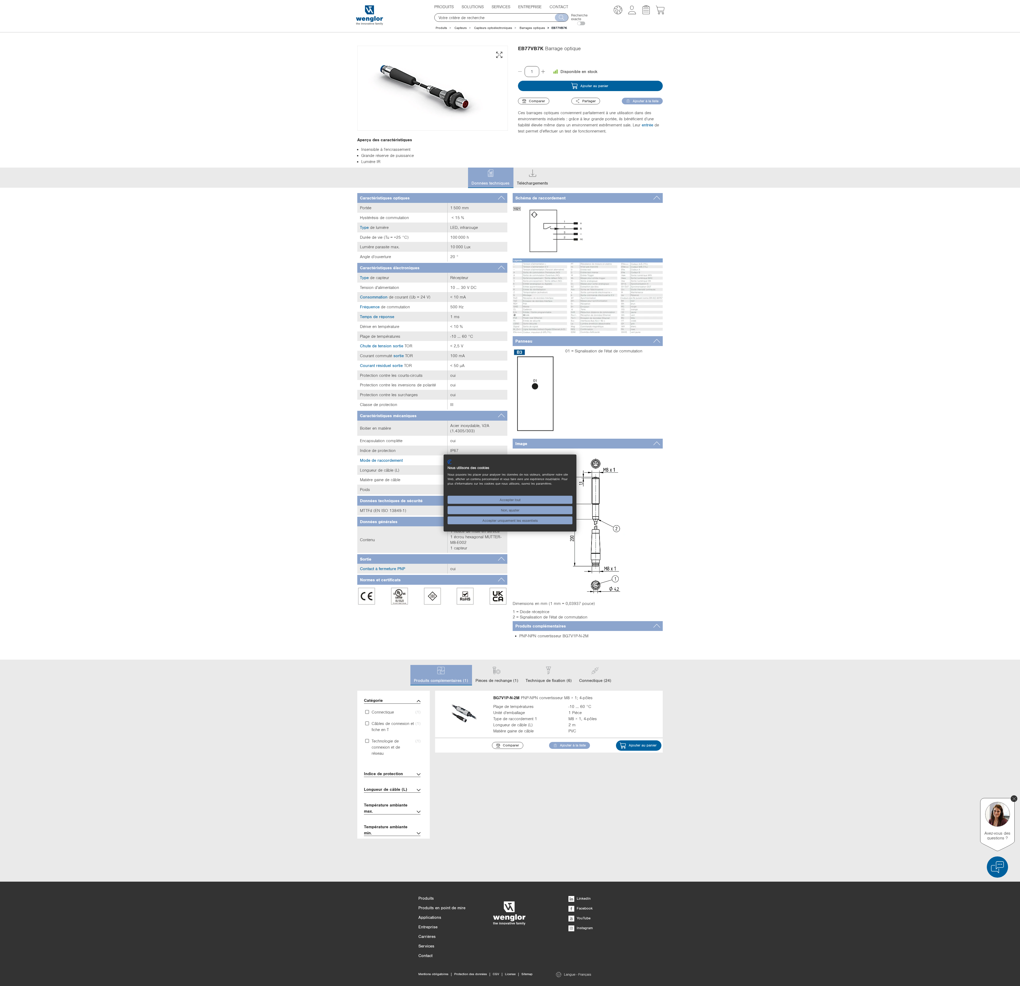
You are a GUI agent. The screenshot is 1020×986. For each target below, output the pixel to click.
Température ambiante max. (385, 808)
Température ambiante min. (385, 830)
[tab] (432, 198)
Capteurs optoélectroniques (493, 27)
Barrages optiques (532, 27)
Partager (589, 101)
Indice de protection (383, 773)
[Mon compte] (632, 13)
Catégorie (373, 700)
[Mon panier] (660, 13)
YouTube (583, 918)
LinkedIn (583, 898)
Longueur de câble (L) (385, 789)
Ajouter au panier (594, 86)
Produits (441, 27)
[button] (618, 11)
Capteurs (460, 27)
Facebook (584, 908)
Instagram (584, 928)
